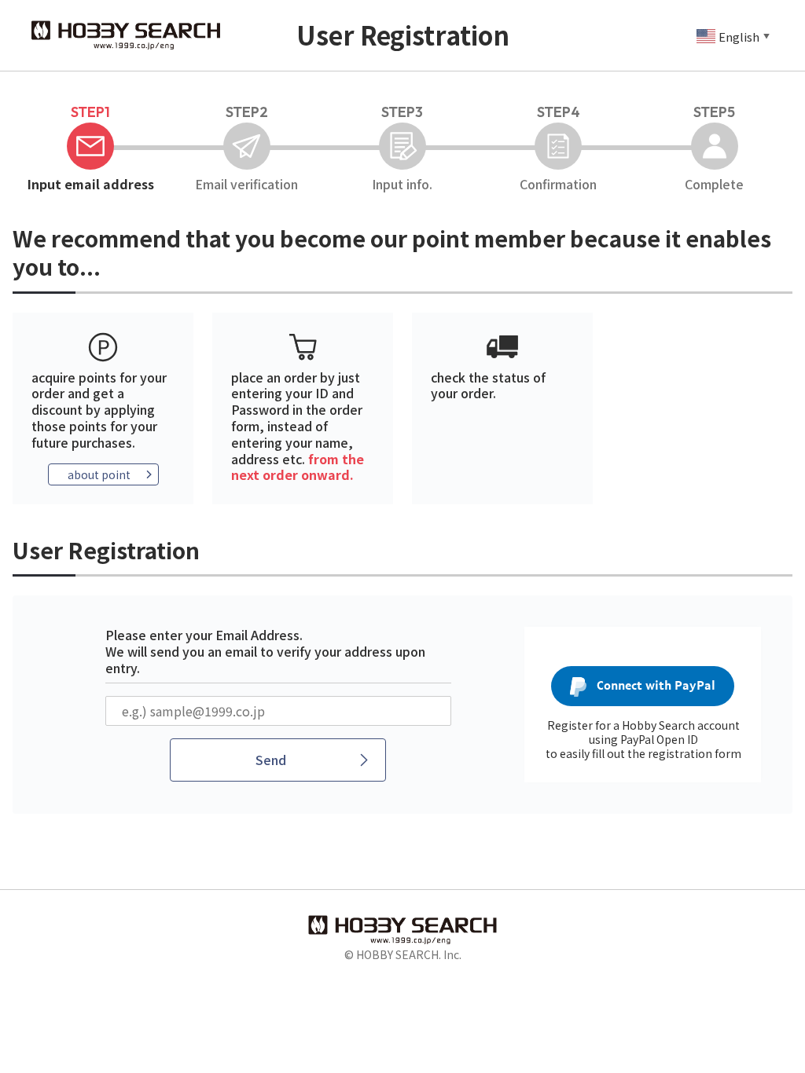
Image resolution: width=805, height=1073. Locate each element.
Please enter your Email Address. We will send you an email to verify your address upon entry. (265, 651)
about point (99, 474)
